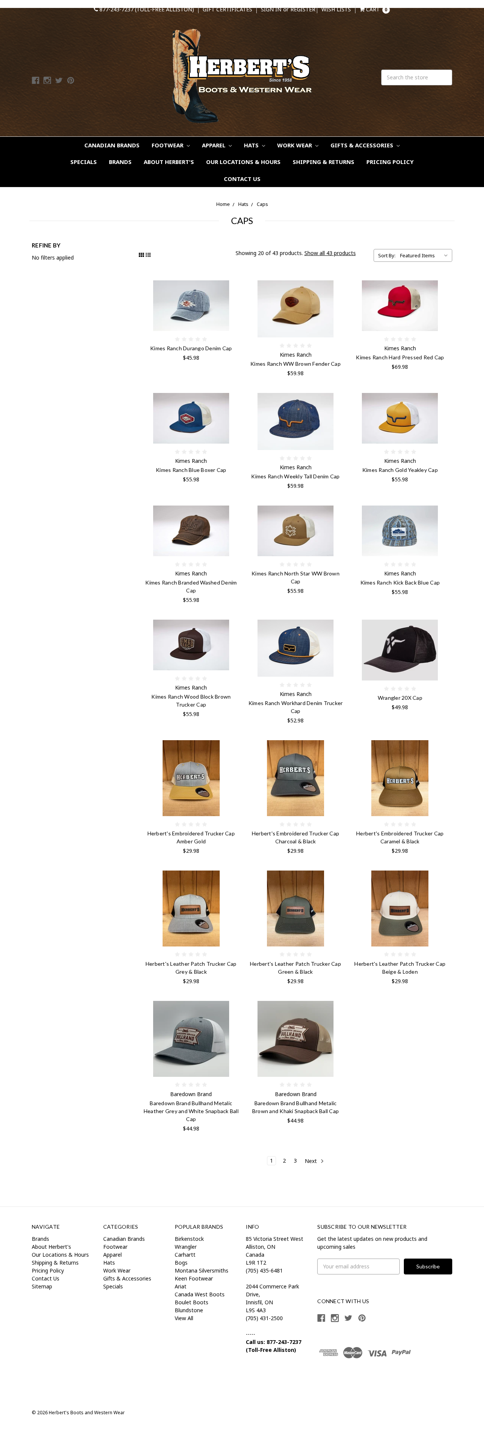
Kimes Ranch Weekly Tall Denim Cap (295, 476)
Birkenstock (189, 1238)
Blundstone (189, 1310)
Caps (262, 204)
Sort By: (387, 255)
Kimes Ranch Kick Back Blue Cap (400, 582)
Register (302, 9)
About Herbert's (169, 161)
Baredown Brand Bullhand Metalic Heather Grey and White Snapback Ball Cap (191, 1111)
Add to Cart (191, 306)
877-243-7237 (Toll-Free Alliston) (146, 9)
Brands (120, 161)
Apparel (214, 145)
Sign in (271, 9)
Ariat (180, 1286)
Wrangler (186, 1246)
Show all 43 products (330, 253)
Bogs (181, 1262)
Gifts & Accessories (362, 145)
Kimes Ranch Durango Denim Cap (191, 348)
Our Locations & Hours (243, 161)
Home (223, 204)
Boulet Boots (191, 1302)
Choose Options (191, 531)
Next (311, 1160)
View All (184, 1318)
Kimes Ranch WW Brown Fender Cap (295, 363)
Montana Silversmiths (201, 1270)
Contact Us (242, 178)
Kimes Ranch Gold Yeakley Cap (400, 470)
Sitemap (42, 1286)
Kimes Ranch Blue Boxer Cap (191, 470)
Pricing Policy (390, 161)
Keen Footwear (194, 1278)
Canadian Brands (112, 145)
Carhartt (185, 1254)
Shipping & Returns (323, 161)
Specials (83, 161)
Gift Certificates (227, 9)
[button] (343, 1379)
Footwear (168, 145)
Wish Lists (336, 9)
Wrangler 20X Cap (400, 697)
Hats (252, 145)
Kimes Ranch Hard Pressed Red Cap (400, 357)
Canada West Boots (200, 1294)
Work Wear (295, 145)
